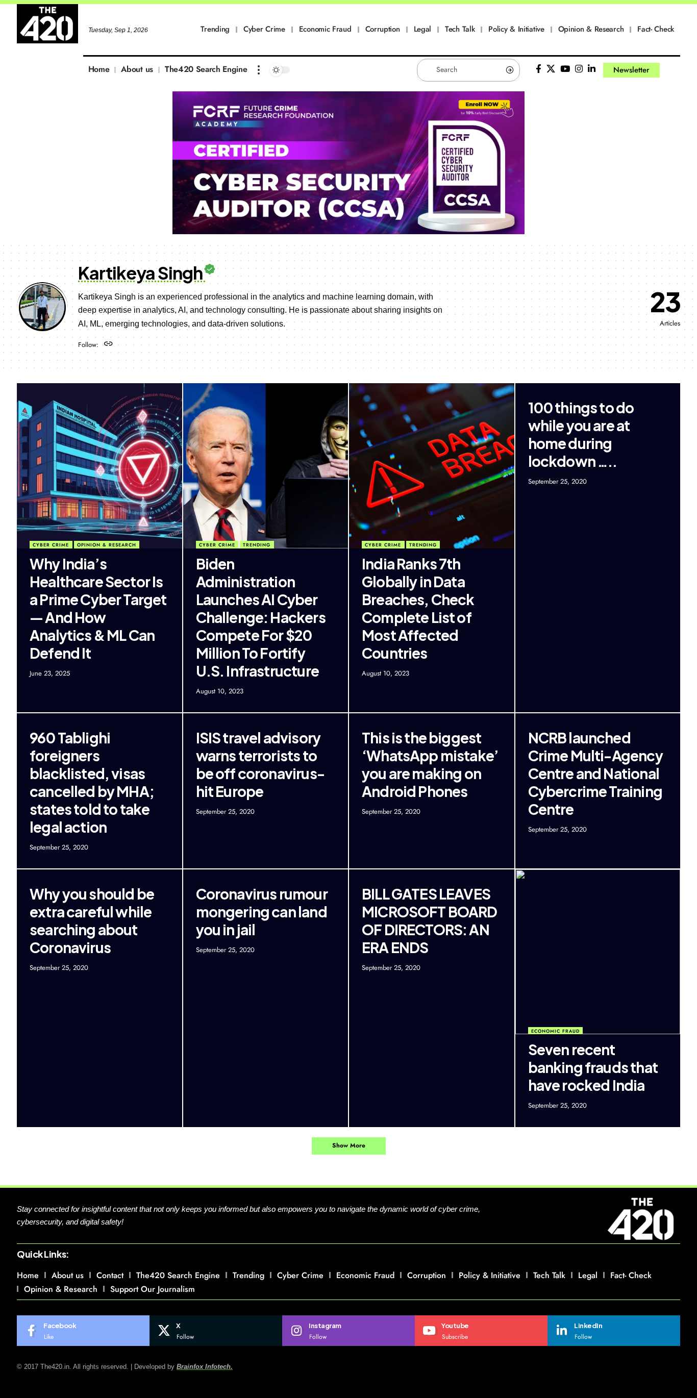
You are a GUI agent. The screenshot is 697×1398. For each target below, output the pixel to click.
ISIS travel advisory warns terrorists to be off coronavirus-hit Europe (260, 764)
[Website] (108, 345)
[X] (551, 69)
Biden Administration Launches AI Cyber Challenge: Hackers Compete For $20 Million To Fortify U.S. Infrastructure (261, 617)
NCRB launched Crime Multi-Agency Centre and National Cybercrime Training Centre (595, 773)
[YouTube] (565, 69)
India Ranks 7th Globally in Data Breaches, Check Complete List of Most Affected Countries (418, 608)
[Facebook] (538, 69)
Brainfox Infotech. (205, 1366)
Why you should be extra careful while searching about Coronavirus (92, 920)
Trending (256, 544)
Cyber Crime (51, 544)
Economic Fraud (555, 1031)
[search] (672, 70)
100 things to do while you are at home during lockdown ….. (581, 434)
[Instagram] (578, 69)
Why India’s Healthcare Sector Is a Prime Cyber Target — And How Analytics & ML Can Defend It (98, 608)
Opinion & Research (106, 544)
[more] (259, 70)
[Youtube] (481, 1330)
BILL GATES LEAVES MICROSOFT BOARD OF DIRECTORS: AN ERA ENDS (429, 920)
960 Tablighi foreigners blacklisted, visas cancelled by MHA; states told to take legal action (92, 782)
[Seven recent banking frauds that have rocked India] (598, 952)
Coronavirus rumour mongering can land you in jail (262, 911)
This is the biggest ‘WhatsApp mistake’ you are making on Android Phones (430, 764)
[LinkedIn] (591, 69)
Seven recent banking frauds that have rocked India (593, 1067)
